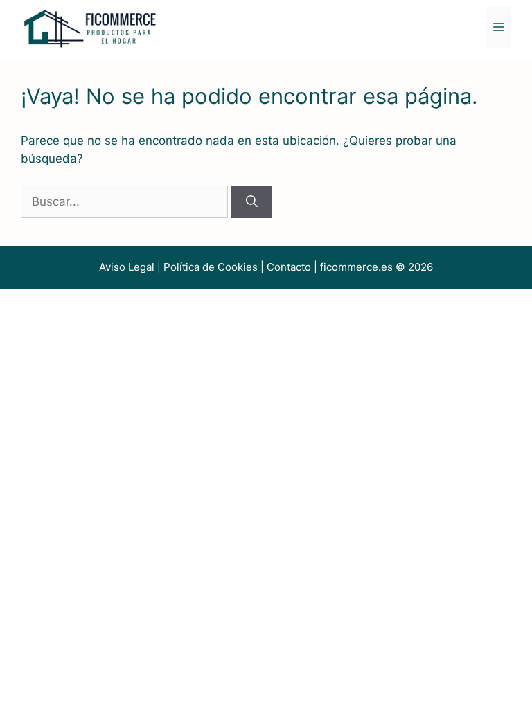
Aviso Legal (126, 266)
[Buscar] (251, 202)
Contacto (289, 266)
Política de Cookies (210, 266)
